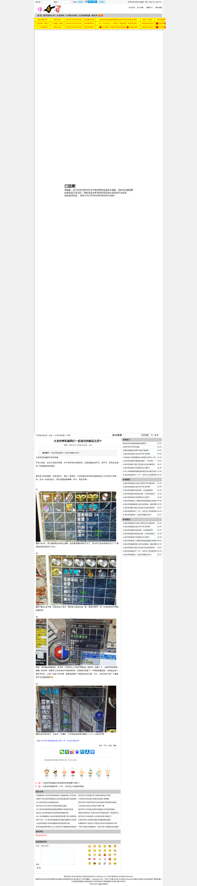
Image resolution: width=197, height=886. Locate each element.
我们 (56, 741)
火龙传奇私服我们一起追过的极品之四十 (137, 515)
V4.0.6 (105, 884)
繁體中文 (149, 7)
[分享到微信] (62, 752)
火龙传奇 (60, 15)
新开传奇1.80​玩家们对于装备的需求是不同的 (94, 795)
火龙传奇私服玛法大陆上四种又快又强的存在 (139, 483)
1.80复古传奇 (71, 15)
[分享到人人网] (87, 752)
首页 (50, 435)
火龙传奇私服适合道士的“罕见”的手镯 (136, 454)
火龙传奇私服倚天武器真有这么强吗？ (136, 468)
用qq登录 (91, 2)
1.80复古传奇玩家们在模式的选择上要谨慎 (93, 799)
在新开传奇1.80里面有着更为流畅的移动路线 (94, 820)
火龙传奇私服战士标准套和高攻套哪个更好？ (61, 783)
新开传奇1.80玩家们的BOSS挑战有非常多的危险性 (96, 809)
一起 (67, 741)
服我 (53, 741)
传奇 (46, 741)
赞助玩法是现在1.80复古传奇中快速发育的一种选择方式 (98, 813)
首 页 (40, 15)
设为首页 (132, 7)
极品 (74, 741)
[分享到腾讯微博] (82, 752)
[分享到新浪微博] (72, 752)
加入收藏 (140, 7)
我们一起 (62, 741)
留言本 (94, 15)
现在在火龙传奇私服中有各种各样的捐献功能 (52, 813)
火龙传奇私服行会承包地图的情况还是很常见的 (53, 823)
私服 (49, 741)
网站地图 (159, 7)
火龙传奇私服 (84, 15)
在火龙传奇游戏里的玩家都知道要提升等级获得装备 (54, 809)
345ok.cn (101, 876)
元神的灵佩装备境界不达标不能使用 (136, 450)
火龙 (42, 741)
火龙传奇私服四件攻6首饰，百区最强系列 (138, 490)
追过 (71, 741)
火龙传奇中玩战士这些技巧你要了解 (91, 806)
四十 (78, 741)
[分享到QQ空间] (67, 752)
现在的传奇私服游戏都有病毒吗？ (135, 443)
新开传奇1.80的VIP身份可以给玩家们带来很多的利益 (97, 802)
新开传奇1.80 (49, 15)
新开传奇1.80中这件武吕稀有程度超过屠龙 (51, 806)
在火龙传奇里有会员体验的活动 (47, 802)
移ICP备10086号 (120, 881)
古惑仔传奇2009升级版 (131, 447)
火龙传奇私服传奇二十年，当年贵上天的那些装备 (63, 786)
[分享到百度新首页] (77, 752)
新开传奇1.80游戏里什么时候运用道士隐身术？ (95, 816)
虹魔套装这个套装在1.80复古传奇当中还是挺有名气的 (97, 823)
